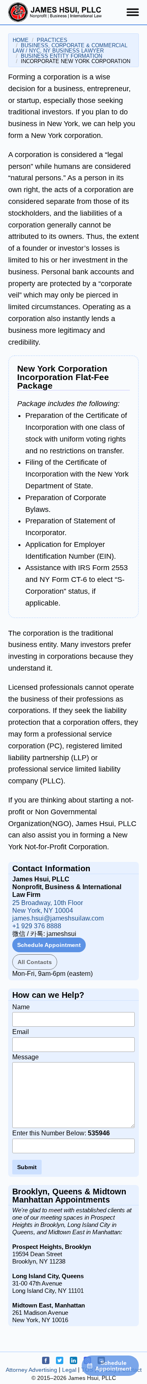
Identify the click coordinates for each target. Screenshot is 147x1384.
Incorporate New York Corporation (75, 61)
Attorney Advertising (31, 1370)
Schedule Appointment (49, 945)
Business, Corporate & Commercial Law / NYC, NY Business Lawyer (70, 48)
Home (21, 40)
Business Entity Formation (61, 56)
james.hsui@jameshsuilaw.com (58, 918)
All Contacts (35, 962)
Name (21, 1007)
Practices (52, 40)
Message (25, 1057)
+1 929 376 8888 (36, 926)
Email (20, 1031)
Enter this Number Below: (61, 1133)
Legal (69, 1370)
